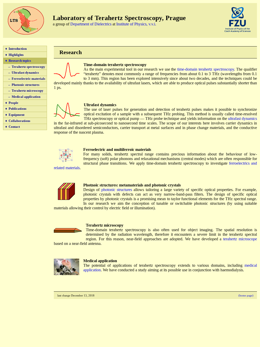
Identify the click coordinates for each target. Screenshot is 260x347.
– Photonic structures (22, 85)
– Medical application (22, 97)
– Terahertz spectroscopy (25, 67)
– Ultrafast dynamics (22, 72)
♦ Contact (12, 127)
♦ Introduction (16, 49)
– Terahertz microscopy (24, 90)
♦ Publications (15, 109)
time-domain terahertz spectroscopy (205, 69)
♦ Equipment (14, 115)
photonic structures (116, 189)
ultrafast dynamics (242, 118)
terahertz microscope (240, 239)
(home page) (245, 295)
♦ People (11, 103)
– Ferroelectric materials (25, 79)
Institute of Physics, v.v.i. (136, 24)
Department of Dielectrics (90, 24)
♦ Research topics (18, 60)
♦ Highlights (14, 55)
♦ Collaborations (17, 121)
